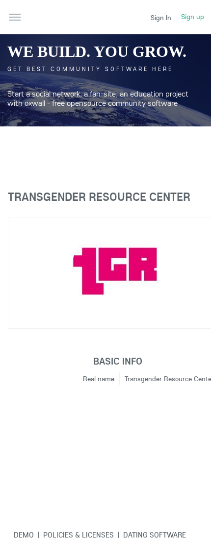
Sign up (192, 16)
